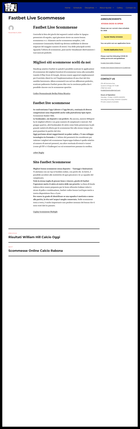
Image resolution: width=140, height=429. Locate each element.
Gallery (120, 8)
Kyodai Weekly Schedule (113, 37)
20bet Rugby (38, 152)
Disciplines (89, 8)
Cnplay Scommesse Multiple (45, 212)
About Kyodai (105, 8)
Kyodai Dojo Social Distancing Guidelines (115, 67)
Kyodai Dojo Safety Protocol (110, 63)
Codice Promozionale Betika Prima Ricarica (51, 93)
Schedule (77, 8)
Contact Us (131, 8)
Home (67, 8)
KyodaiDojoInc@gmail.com (110, 90)
